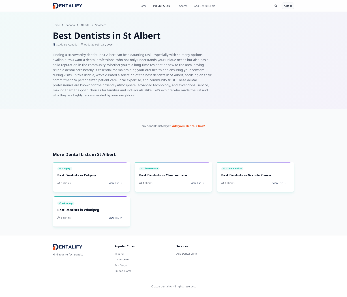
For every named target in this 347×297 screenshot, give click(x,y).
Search (183, 6)
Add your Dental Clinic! (188, 126)
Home (143, 6)
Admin (288, 5)
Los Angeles (122, 259)
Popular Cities (161, 5)
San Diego (121, 265)
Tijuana (119, 253)
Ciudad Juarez (123, 271)
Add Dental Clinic (204, 6)
